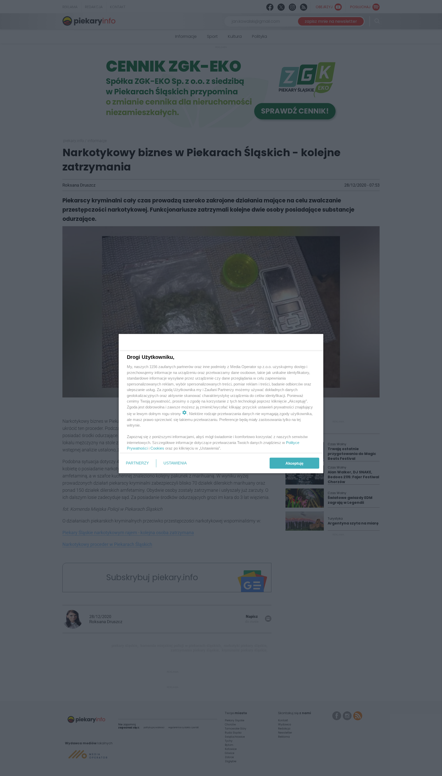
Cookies (157, 448)
